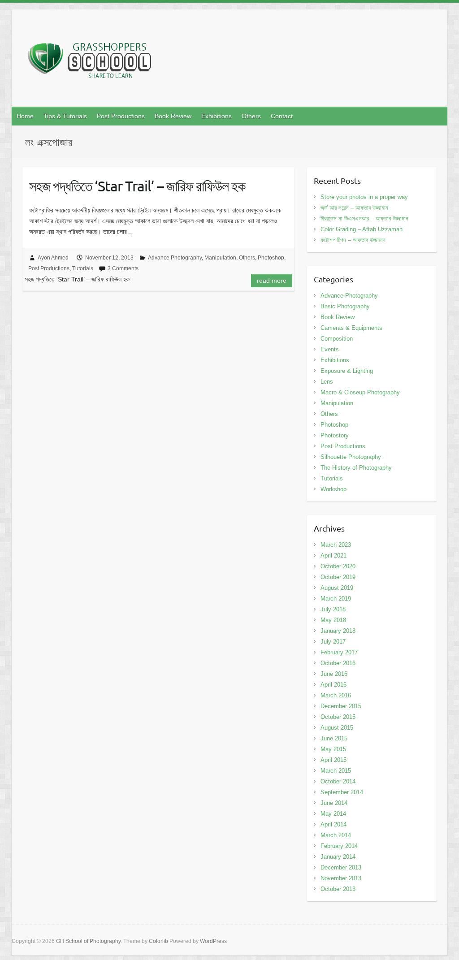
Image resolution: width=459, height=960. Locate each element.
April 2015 (333, 760)
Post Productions (121, 116)
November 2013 (340, 878)
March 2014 (335, 835)
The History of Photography (356, 467)
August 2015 (336, 727)
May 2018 (333, 620)
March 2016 (335, 695)
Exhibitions (216, 116)
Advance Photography (175, 258)
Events (329, 349)
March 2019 (335, 598)
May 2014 (333, 813)
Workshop (333, 489)
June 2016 (333, 673)
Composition (336, 338)
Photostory (334, 435)
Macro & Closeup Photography (360, 392)
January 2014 (337, 856)
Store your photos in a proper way (364, 197)
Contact (282, 116)
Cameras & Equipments (351, 327)
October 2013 (337, 889)
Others (251, 116)
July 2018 (333, 609)
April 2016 (333, 684)
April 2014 (333, 824)
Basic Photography (345, 306)
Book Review (173, 116)
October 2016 (337, 663)
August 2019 (336, 587)
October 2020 (337, 566)
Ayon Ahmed (53, 258)
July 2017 (333, 641)
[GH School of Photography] (91, 60)
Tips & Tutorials (65, 116)
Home (25, 116)
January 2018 (337, 630)
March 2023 (335, 544)
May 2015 (333, 749)
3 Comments (123, 268)
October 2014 (337, 781)
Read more (271, 280)
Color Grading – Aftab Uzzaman (361, 229)
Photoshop (271, 258)
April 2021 (333, 555)
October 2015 (337, 717)
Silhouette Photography (350, 457)
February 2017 (339, 652)
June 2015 (333, 738)
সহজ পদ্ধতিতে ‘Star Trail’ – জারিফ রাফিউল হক (137, 186)
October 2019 (337, 577)
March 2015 (335, 770)
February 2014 (339, 846)
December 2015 (340, 706)
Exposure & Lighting (346, 371)
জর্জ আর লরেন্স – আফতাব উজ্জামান (354, 207)
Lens (326, 381)
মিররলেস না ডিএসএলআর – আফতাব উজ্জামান (364, 218)
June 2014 (333, 803)
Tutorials (82, 268)
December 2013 (340, 867)
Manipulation (220, 258)
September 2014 (341, 792)
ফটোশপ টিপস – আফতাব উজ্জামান (352, 240)
